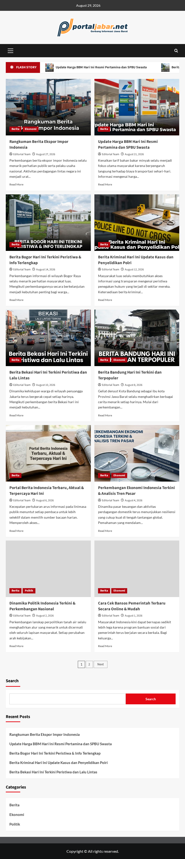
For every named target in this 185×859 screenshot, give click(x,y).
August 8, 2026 (133, 385)
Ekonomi (30, 129)
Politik (29, 591)
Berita (15, 129)
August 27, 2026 (45, 154)
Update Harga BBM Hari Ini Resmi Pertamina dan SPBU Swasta (84, 67)
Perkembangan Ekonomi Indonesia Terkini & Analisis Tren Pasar (136, 490)
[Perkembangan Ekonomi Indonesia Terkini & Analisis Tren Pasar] (136, 453)
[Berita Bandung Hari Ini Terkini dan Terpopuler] (136, 338)
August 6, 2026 (45, 500)
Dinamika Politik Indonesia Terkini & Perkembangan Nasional (42, 606)
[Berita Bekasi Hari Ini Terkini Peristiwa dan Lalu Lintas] (48, 338)
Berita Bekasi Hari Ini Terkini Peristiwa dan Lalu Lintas (48, 375)
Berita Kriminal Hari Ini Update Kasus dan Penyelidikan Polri (135, 260)
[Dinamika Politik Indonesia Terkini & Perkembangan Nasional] (48, 569)
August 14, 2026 (45, 269)
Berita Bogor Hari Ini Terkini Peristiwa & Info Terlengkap (45, 260)
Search (12, 681)
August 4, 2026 (133, 500)
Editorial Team (22, 154)
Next (100, 664)
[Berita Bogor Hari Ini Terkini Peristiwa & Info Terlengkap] (48, 222)
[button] (10, 50)
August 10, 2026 (45, 385)
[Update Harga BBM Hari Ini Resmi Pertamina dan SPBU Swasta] (136, 107)
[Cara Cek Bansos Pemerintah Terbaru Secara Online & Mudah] (136, 569)
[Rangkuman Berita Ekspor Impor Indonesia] (48, 107)
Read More (16, 184)
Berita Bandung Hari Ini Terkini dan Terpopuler (130, 375)
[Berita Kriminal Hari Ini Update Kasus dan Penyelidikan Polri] (136, 222)
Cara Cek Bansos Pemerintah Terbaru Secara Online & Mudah (131, 606)
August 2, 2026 (45, 616)
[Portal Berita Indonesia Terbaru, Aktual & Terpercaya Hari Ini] (48, 453)
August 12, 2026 (134, 269)
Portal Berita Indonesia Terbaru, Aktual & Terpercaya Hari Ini (46, 490)
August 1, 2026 (133, 616)
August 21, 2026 (134, 154)
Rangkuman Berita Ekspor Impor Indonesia (38, 144)
